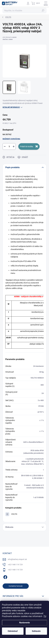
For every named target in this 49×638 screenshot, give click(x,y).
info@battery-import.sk (17, 559)
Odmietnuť (13, 631)
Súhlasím (36, 631)
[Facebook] (5, 576)
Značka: (8, 39)
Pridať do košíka (26, 146)
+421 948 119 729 (15, 565)
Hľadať (43, 10)
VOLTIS (14, 514)
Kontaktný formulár (16, 586)
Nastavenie (24, 622)
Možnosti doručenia (11, 139)
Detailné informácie (11, 107)
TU (45, 616)
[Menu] (45, 3)
